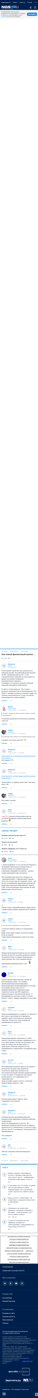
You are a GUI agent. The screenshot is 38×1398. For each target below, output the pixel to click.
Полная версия (7, 1267)
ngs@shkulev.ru (26, 1356)
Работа (15, 2)
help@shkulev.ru (17, 1361)
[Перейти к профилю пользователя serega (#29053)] (4, 859)
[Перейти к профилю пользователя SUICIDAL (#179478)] (4, 974)
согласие (4, 16)
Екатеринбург (7, 1298)
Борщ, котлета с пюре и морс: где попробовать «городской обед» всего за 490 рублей (21, 1200)
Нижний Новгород (8, 1301)
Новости (22, 2)
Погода (29, 2)
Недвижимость (6, 2)
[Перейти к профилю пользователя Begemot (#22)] (4, 708)
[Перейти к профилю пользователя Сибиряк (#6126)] (4, 731)
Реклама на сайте (8, 1313)
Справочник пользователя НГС (13, 1271)
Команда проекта (8, 1316)
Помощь (5, 1323)
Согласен (32, 14)
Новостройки (24, 651)
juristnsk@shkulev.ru (25, 1360)
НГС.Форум (5, 651)
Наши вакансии (7, 1320)
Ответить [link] (4, 700)
